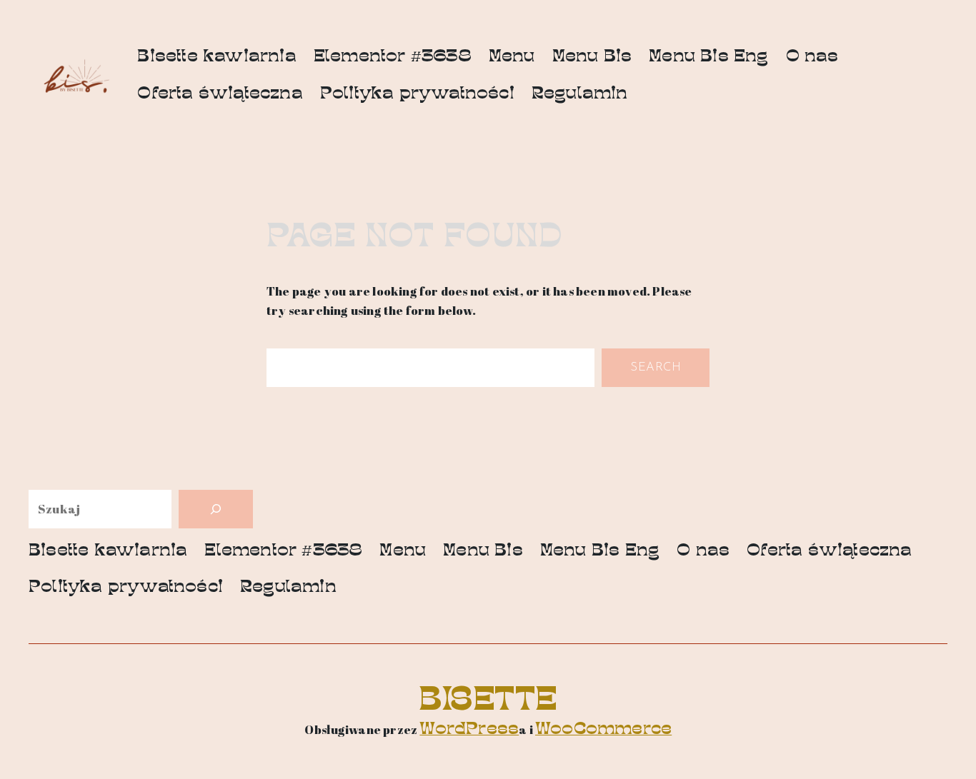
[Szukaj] (216, 509)
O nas (812, 57)
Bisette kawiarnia (216, 57)
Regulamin (580, 95)
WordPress (469, 730)
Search (655, 367)
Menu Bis (592, 57)
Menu (512, 57)
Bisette (488, 702)
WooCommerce (603, 730)
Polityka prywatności (417, 95)
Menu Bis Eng (708, 57)
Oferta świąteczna (219, 95)
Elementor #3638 (393, 57)
